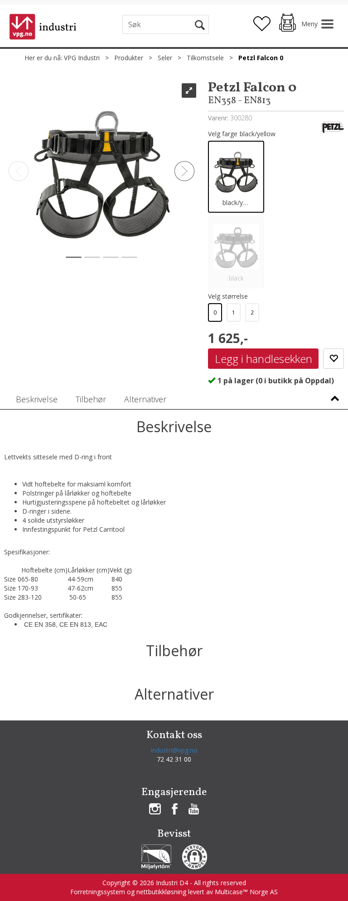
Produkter (128, 57)
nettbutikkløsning (161, 891)
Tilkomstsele (205, 57)
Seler (165, 57)
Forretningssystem (97, 891)
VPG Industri (82, 57)
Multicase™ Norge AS (246, 891)
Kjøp (263, 358)
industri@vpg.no (174, 750)
